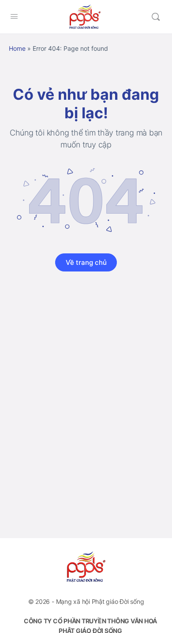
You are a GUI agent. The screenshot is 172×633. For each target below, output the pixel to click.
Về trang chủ (86, 262)
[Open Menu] (14, 16)
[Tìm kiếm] (155, 17)
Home (17, 48)
